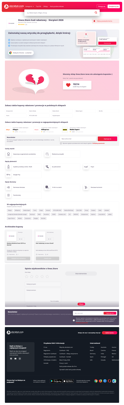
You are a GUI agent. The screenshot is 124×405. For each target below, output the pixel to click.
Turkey (92, 347)
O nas (45, 347)
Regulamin (47, 350)
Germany (92, 353)
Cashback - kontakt (65, 357)
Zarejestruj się (114, 6)
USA (91, 360)
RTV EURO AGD (33, 115)
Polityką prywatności (99, 143)
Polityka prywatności (50, 357)
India (102, 353)
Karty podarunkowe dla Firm (68, 366)
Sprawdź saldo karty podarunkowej (70, 369)
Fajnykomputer (56, 115)
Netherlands (115, 360)
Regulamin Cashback (50, 353)
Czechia (103, 350)
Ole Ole (101, 111)
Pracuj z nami (63, 363)
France (114, 350)
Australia (103, 347)
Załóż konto (109, 333)
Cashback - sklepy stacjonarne (68, 353)
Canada (103, 360)
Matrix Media (32, 111)
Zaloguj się (101, 6)
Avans (7, 115)
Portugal (103, 357)
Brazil (91, 350)
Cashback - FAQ (64, 350)
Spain (91, 357)
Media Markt (55, 111)
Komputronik (9, 111)
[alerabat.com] (14, 6)
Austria (114, 347)
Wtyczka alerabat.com (66, 347)
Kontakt (46, 363)
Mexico (114, 353)
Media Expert (79, 111)
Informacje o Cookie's (50, 360)
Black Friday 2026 (64, 360)
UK (113, 357)
